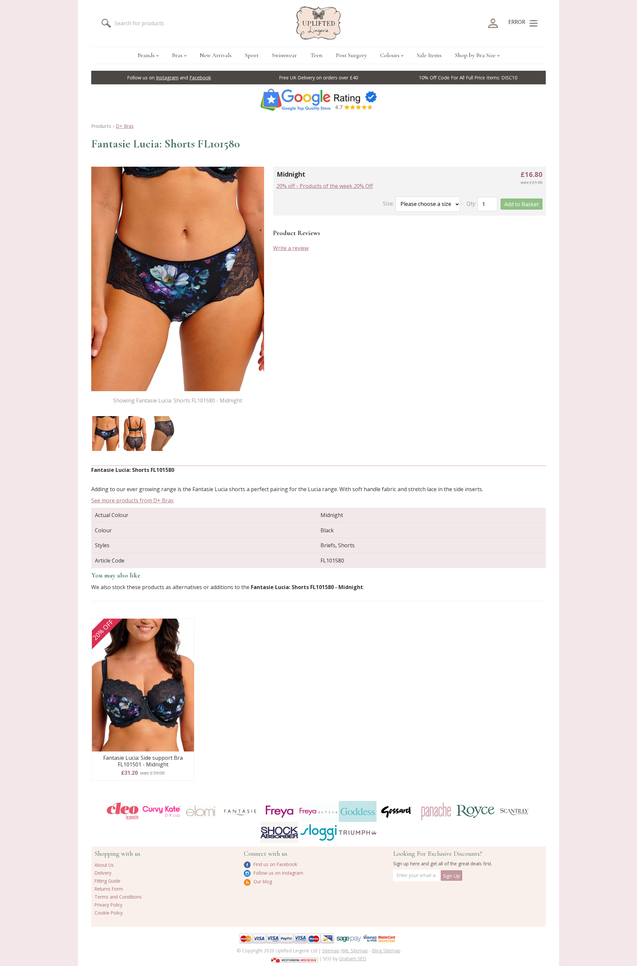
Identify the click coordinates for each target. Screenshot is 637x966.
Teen (316, 55)
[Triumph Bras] (358, 832)
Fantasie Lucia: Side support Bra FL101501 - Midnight (143, 761)
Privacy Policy (108, 905)
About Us (104, 865)
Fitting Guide (107, 881)
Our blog (262, 881)
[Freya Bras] (279, 811)
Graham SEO (352, 958)
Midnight (291, 174)
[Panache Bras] (436, 811)
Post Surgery (351, 55)
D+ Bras (125, 126)
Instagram (167, 77)
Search (106, 23)
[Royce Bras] (475, 811)
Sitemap (330, 950)
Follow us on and (169, 77)
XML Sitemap (354, 950)
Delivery (103, 873)
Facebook (200, 77)
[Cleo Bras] (122, 811)
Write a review (291, 248)
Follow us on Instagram (277, 873)
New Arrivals (216, 55)
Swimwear (284, 55)
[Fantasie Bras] (240, 811)
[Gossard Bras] (397, 811)
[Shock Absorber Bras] (279, 832)
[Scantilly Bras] (514, 812)
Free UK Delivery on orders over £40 (318, 77)
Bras (177, 55)
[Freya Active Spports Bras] (318, 811)
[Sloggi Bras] (318, 832)
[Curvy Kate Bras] (161, 811)
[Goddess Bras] (358, 811)
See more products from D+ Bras (132, 500)
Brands (146, 55)
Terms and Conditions (118, 897)
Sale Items (429, 55)
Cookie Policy (109, 913)
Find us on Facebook (274, 864)
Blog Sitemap (386, 950)
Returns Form (109, 889)
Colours (389, 55)
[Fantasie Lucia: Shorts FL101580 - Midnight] (105, 433)
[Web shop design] (294, 958)
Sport (251, 55)
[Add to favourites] (186, 626)
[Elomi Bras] (201, 811)
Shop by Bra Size (475, 55)
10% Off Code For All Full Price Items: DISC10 (468, 77)
